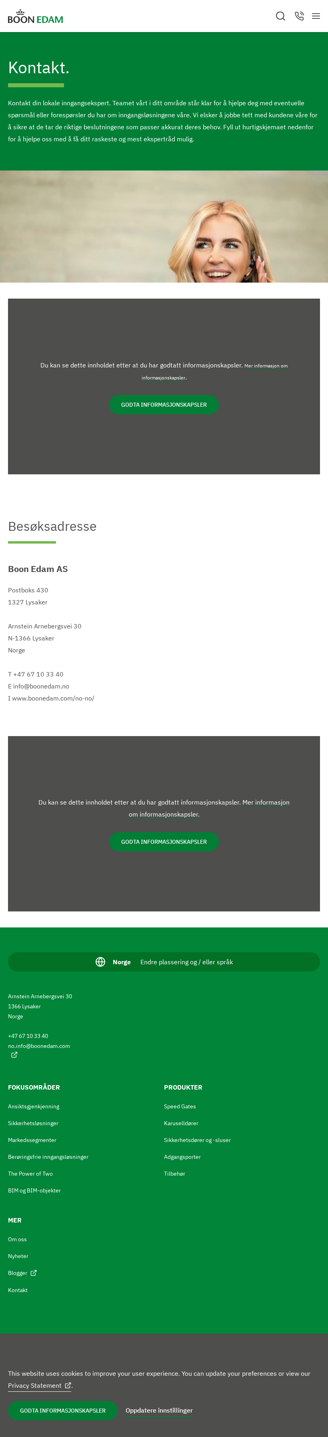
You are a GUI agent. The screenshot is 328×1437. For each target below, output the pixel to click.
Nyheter (18, 1256)
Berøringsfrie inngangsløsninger (48, 1156)
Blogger (17, 1272)
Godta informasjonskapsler (63, 1410)
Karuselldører (181, 1123)
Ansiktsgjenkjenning (33, 1106)
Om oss (17, 1239)
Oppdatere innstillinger (159, 1410)
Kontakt (18, 1290)
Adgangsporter (182, 1156)
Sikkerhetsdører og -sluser (197, 1140)
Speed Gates (180, 1106)
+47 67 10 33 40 (28, 1036)
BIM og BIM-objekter (34, 1190)
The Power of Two (30, 1173)
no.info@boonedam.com (39, 1046)
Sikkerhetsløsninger (33, 1123)
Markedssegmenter (32, 1140)
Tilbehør (174, 1173)
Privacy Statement (35, 1385)
